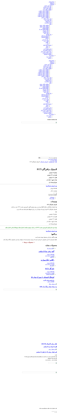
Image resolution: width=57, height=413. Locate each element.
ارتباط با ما (51, 55)
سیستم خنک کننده (47, 45)
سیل (48, 43)
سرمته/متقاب (48, 21)
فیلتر (50, 24)
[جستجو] (39, 158)
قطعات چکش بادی (47, 9)
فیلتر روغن (46, 33)
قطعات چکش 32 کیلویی (43, 14)
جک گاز (47, 38)
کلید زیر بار (46, 41)
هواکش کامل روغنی (44, 25)
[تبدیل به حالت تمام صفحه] (55, 411)
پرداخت (49, 58)
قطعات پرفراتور (45, 17)
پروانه (47, 46)
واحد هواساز (48, 34)
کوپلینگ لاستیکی (45, 37)
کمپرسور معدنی (47, 5)
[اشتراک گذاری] (53, 411)
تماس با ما (49, 56)
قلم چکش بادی (47, 20)
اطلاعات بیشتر (50, 281)
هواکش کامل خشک (44, 26)
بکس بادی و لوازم (47, 7)
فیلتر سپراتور (46, 30)
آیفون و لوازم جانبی (47, 52)
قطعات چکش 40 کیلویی (43, 16)
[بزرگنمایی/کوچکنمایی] (56, 411)
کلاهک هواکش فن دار (44, 29)
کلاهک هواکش (45, 28)
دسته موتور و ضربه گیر (46, 51)
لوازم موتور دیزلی (47, 49)
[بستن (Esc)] (52, 411)
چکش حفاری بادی (47, 8)
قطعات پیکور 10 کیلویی (43, 13)
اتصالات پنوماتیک (47, 54)
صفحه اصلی (51, 1)
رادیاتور (47, 47)
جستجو (55, 157)
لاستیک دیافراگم (45, 35)
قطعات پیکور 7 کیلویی (44, 11)
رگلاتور (47, 42)
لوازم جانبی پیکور (47, 18)
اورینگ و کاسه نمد (47, 50)
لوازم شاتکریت (48, 22)
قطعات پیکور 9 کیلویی (44, 12)
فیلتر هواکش (46, 32)
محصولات (52, 4)
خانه (56, 161)
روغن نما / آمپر (45, 39)
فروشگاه (52, 3)
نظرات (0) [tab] (52, 198)
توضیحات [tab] (52, 197)
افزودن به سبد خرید (52, 194)
